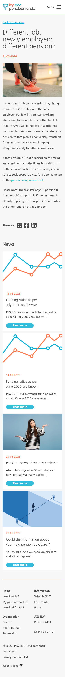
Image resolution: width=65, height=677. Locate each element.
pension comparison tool (27, 180)
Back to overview (13, 22)
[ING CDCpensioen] (19, 7)
